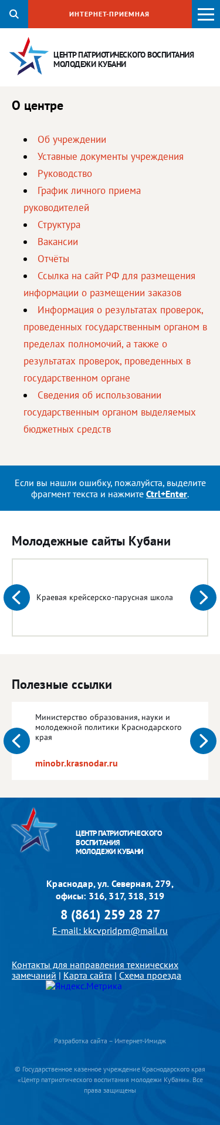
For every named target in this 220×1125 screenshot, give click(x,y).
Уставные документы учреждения (111, 156)
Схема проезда (150, 975)
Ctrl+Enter (166, 494)
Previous (17, 597)
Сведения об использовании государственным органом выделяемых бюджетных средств (109, 412)
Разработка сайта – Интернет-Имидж (110, 1040)
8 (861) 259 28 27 (110, 915)
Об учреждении (72, 139)
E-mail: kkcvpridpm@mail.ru (110, 930)
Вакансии (58, 241)
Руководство (65, 173)
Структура (59, 224)
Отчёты (53, 258)
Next (203, 597)
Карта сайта (87, 975)
